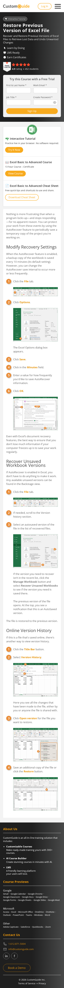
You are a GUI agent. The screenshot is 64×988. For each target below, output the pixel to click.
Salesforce (25, 926)
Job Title (11, 97)
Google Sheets (24, 900)
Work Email (40, 85)
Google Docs (28, 897)
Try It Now (14, 150)
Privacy (42, 983)
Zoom (48, 926)
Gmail (5, 893)
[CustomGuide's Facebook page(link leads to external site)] (14, 956)
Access (6, 911)
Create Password (43, 97)
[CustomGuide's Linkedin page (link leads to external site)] (6, 956)
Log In (44, 6)
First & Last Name (16, 85)
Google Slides (40, 900)
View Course (15, 173)
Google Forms (9, 900)
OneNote (50, 911)
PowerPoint (18, 915)
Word (47, 915)
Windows (38, 915)
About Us (10, 829)
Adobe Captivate (10, 926)
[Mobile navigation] (58, 6)
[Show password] (54, 102)
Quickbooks (37, 926)
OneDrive (39, 911)
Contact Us (11, 935)
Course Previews (16, 882)
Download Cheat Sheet (22, 197)
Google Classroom (11, 897)
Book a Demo (17, 968)
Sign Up (32, 111)
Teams (29, 915)
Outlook (7, 915)
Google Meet (54, 900)
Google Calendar (18, 893)
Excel (13, 911)
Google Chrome (35, 893)
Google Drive (42, 897)
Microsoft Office (25, 911)
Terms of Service (26, 983)
